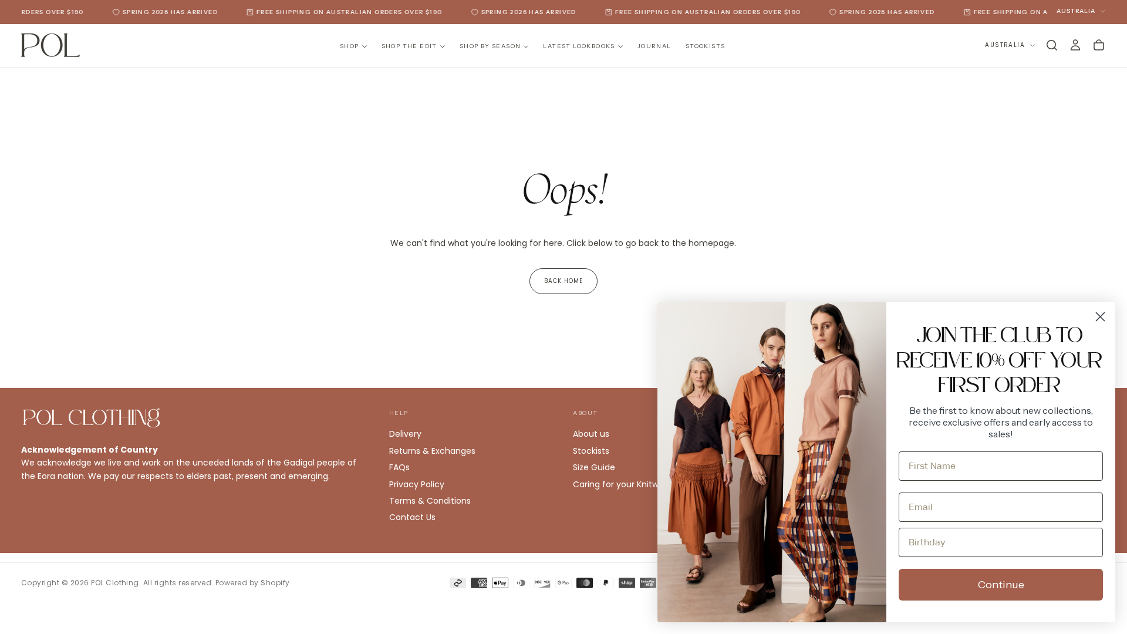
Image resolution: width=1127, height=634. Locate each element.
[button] (1052, 45)
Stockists (706, 46)
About (585, 413)
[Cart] (1099, 45)
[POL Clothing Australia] (91, 418)
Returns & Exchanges (432, 451)
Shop (349, 46)
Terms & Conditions (430, 501)
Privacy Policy (416, 484)
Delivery (405, 434)
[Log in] (1075, 45)
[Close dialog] (1100, 316)
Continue (1001, 584)
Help (399, 413)
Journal (654, 46)
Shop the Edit (409, 46)
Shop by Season (490, 46)
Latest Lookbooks (579, 46)
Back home (563, 280)
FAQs (399, 467)
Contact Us (412, 517)
